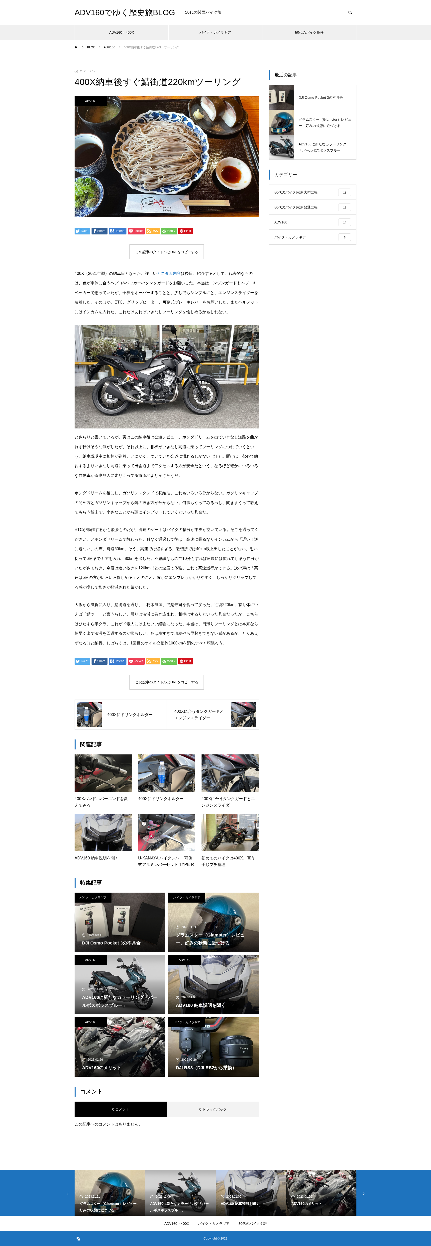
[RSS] (78, 1238)
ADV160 (91, 101)
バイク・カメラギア (215, 32)
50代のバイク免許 (309, 32)
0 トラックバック (213, 1109)
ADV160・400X (121, 32)
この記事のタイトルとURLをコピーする (166, 252)
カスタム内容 (169, 273)
